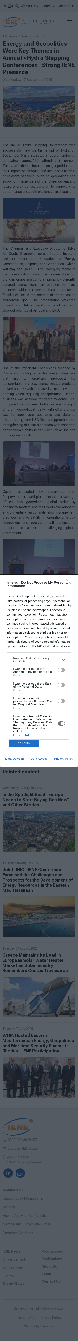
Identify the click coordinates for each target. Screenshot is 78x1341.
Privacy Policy (63, 758)
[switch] (61, 670)
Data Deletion (14, 758)
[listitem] (39, 660)
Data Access (39, 758)
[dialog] (39, 670)
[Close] (69, 583)
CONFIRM (24, 743)
